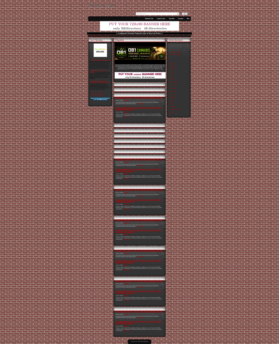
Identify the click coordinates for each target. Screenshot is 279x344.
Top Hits (171, 18)
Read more (140, 103)
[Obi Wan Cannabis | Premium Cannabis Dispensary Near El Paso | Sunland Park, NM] (140, 63)
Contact (180, 18)
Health (172, 73)
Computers (173, 66)
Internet (101, 36)
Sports (172, 103)
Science (172, 94)
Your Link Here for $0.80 (96, 93)
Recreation (173, 88)
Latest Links (161, 18)
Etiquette (107, 36)
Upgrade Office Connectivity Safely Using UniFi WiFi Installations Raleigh (138, 109)
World (171, 112)
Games (172, 70)
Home (172, 76)
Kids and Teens (174, 82)
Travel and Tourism (175, 109)
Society (172, 100)
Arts (171, 60)
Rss (188, 18)
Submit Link (149, 18)
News (171, 85)
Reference (173, 91)
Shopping (172, 97)
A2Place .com (101, 5)
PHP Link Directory (143, 341)
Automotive (173, 106)
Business (172, 63)
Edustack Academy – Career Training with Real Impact (139, 98)
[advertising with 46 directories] (100, 56)
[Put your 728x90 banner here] (139, 30)
